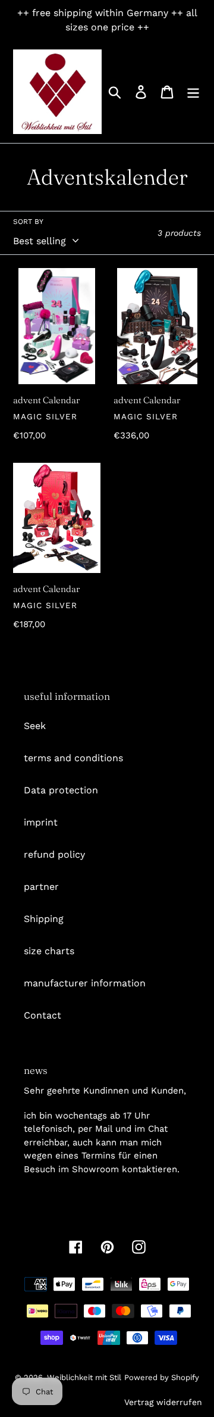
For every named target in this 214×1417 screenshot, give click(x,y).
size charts (49, 951)
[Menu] (193, 92)
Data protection (61, 790)
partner (41, 886)
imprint (41, 822)
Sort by (28, 221)
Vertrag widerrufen (163, 1402)
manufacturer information (85, 983)
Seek (35, 725)
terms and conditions (73, 758)
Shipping (44, 918)
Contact (42, 1015)
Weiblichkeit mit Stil (84, 1377)
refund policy (54, 854)
